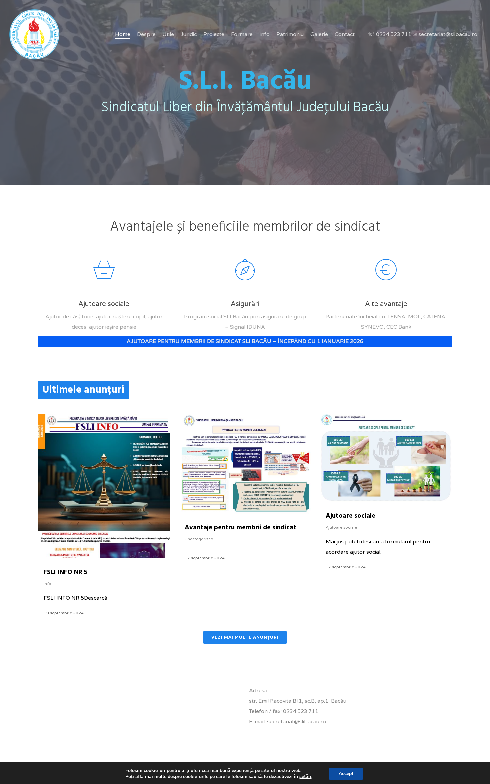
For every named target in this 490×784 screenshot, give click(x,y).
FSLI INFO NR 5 (65, 572)
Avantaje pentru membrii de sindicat (240, 527)
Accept (346, 773)
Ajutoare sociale (350, 516)
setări (305, 777)
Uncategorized (199, 539)
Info (47, 583)
